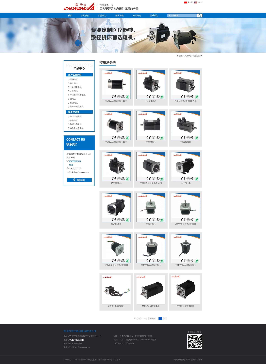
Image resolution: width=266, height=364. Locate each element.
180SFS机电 (186, 183)
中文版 (190, 2)
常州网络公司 (179, 360)
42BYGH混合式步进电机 (185, 224)
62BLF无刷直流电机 (185, 306)
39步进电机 (151, 224)
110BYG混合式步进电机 (185, 265)
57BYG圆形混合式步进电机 (116, 265)
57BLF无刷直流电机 (150, 306)
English (199, 2)
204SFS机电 (116, 224)
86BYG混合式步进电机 (151, 265)
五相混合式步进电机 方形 (185, 101)
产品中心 (188, 56)
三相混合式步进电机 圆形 (116, 142)
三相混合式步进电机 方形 (151, 183)
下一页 (152, 318)
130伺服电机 (151, 101)
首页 (181, 56)
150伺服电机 (116, 183)
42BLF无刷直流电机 (116, 306)
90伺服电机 (151, 142)
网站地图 (116, 360)
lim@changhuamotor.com (79, 172)
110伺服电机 (185, 142)
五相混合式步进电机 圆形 (116, 101)
